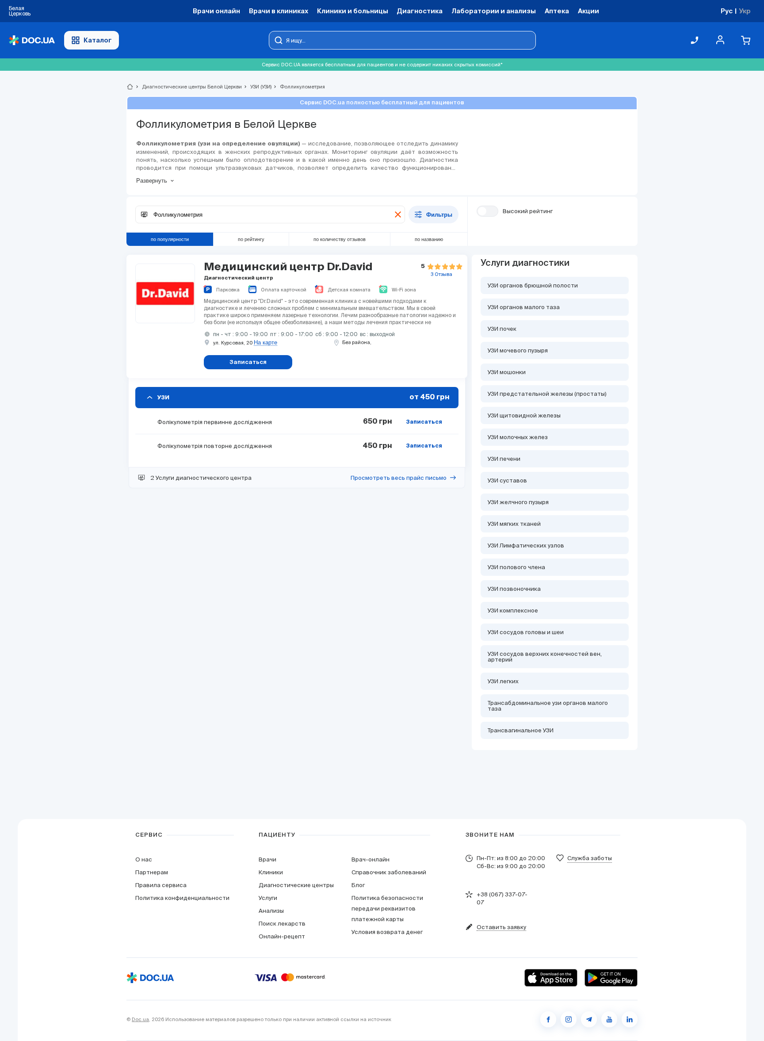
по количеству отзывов (339, 239)
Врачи (267, 859)
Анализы (271, 910)
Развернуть (151, 180)
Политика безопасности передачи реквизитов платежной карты (387, 908)
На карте (265, 343)
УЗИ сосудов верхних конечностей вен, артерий (545, 657)
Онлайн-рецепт (282, 936)
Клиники (271, 872)
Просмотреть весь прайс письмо (399, 478)
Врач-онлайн (370, 859)
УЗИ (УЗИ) (257, 86)
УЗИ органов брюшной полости (533, 285)
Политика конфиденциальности (182, 898)
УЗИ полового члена (516, 567)
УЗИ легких (503, 681)
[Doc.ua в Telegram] (589, 1019)
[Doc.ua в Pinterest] (630, 1019)
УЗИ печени (504, 458)
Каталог (98, 40)
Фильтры (439, 214)
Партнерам (151, 872)
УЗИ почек (502, 328)
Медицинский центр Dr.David (288, 267)
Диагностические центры (296, 885)
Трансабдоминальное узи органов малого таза (548, 706)
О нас (143, 859)
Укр (745, 11)
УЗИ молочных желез (518, 437)
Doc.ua (140, 1019)
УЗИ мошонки (507, 372)
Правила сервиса (161, 885)
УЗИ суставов (507, 480)
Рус (727, 11)
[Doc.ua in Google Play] (611, 978)
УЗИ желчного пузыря (518, 502)
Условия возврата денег (387, 932)
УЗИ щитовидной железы (524, 415)
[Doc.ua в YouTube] (609, 1019)
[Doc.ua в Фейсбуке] (548, 1019)
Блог (358, 885)
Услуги (268, 898)
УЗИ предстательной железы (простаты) (547, 393)
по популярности (170, 239)
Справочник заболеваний (388, 872)
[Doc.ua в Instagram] (569, 1019)
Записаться (424, 422)
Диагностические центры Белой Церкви (188, 86)
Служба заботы (589, 858)
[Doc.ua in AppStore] (550, 978)
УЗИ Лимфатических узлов (526, 545)
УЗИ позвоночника (514, 589)
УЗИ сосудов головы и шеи (526, 632)
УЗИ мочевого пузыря (518, 350)
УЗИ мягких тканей (514, 523)
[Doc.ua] (32, 40)
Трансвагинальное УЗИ (521, 730)
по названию (429, 239)
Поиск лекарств (282, 923)
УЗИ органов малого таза (524, 307)
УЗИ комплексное (513, 610)
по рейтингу (251, 239)
